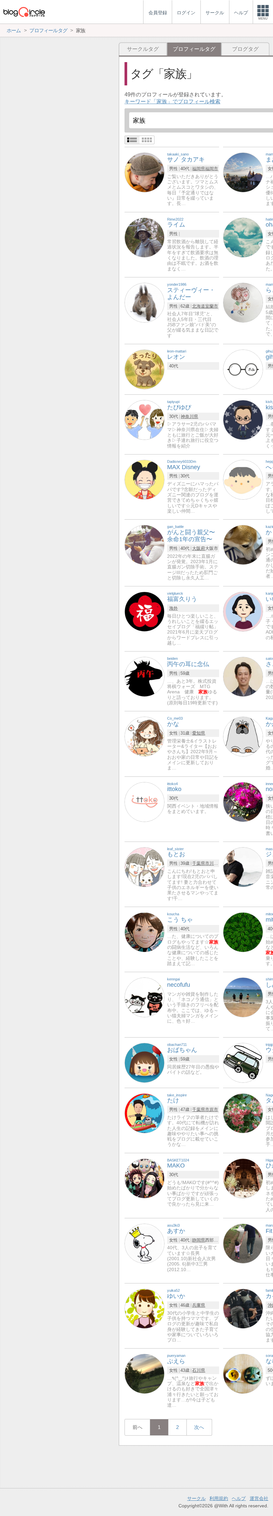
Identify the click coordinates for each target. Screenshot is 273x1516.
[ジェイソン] (243, 866)
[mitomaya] (243, 932)
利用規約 (218, 1498)
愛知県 (198, 733)
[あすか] (144, 1243)
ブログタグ (245, 49)
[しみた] (243, 997)
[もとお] (144, 866)
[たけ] (144, 1113)
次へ (199, 1427)
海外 (173, 608)
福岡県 (198, 168)
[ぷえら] (144, 1373)
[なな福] (243, 1373)
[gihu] (243, 369)
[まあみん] (243, 172)
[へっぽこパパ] (243, 479)
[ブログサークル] (24, 12)
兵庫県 (198, 1305)
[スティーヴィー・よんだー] (144, 302)
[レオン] (144, 369)
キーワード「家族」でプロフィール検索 (172, 101)
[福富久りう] (144, 611)
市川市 (211, 863)
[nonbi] (243, 801)
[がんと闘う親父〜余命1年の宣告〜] (144, 544)
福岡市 (211, 168)
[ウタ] (243, 1062)
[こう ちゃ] (144, 932)
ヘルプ (239, 1498)
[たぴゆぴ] (144, 419)
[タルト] (243, 1113)
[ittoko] (144, 801)
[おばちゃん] (144, 1062)
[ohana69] (243, 237)
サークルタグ (143, 49)
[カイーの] (243, 1308)
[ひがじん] (243, 1178)
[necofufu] (144, 997)
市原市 (211, 1109)
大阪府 (198, 548)
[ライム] (144, 237)
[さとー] (243, 676)
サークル (196, 1498)
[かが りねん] (243, 736)
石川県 (198, 1370)
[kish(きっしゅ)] (243, 419)
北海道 (198, 306)
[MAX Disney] (144, 479)
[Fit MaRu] (243, 1243)
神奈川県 (189, 416)
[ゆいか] (144, 1308)
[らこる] (243, 302)
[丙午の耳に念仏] (144, 676)
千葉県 (198, 863)
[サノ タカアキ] (144, 172)
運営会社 (259, 1498)
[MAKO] (144, 1178)
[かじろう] (243, 544)
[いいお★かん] (243, 611)
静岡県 (198, 1240)
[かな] (144, 736)
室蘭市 (211, 306)
